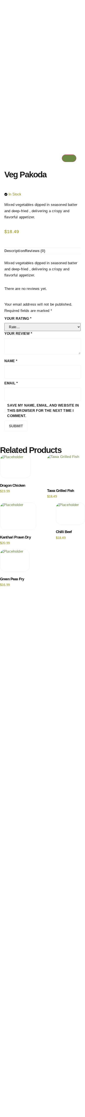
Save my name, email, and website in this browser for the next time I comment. (43, 411)
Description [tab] (14, 251)
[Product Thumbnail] (69, 158)
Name (10, 361)
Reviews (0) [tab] (35, 251)
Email (11, 383)
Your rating (17, 318)
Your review (18, 333)
